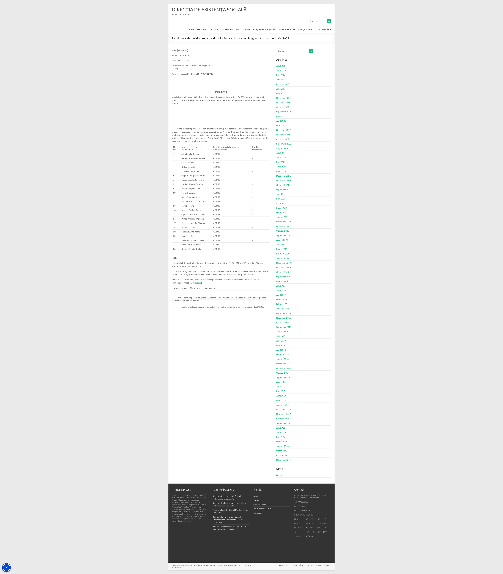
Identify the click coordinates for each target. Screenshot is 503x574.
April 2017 (281, 395)
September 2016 (283, 423)
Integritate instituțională (264, 29)
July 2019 (280, 285)
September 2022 (283, 143)
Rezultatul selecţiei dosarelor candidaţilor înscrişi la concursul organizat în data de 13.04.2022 (224, 307)
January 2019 (282, 308)
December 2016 (283, 409)
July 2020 (280, 244)
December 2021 (283, 175)
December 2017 (283, 363)
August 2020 (282, 240)
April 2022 (281, 166)
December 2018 (283, 313)
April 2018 (281, 350)
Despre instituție (204, 29)
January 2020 (282, 258)
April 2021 (281, 203)
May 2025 (280, 93)
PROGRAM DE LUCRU (262, 509)
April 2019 (281, 295)
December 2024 (283, 98)
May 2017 (280, 391)
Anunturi (211, 288)
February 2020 (282, 253)
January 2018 (282, 359)
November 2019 (283, 267)
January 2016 (282, 446)
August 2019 (282, 281)
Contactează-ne (324, 29)
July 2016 (280, 427)
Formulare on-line (287, 29)
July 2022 (280, 153)
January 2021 (282, 217)
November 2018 (283, 318)
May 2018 (280, 345)
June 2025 (281, 88)
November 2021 (283, 180)
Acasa (191, 29)
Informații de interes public (227, 29)
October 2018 (282, 322)
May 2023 (280, 116)
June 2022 (281, 157)
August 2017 (282, 382)
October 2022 (282, 139)
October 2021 (282, 185)
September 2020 (283, 235)
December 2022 (283, 130)
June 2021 (281, 194)
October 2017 (282, 372)
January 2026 (282, 79)
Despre (256, 500)
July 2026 (280, 66)
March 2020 (281, 249)
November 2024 (283, 102)
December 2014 (283, 460)
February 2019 (282, 304)
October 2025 (282, 84)
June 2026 (281, 70)
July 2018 (280, 336)
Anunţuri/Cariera (305, 29)
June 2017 (281, 386)
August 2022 (282, 148)
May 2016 (280, 437)
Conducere (258, 513)
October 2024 (282, 107)
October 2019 (282, 272)
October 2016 (282, 418)
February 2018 (282, 354)
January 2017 (282, 405)
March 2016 (281, 441)
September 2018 (283, 327)
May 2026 (280, 75)
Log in (279, 475)
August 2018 (282, 331)
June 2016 (281, 432)
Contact (246, 29)
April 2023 (281, 121)
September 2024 (283, 111)
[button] (6, 567)
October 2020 (282, 230)
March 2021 (281, 208)
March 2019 (281, 299)
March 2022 (281, 171)
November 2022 (283, 134)
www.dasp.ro (195, 282)
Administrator (181, 288)
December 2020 (283, 221)
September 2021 (283, 189)
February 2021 (282, 212)
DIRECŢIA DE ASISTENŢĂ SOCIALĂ (209, 9)
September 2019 (283, 276)
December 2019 (283, 263)
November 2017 (283, 368)
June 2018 (281, 340)
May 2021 (280, 198)
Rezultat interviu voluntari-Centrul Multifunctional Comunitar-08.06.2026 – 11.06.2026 (229, 519)
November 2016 (283, 414)
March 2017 (281, 400)
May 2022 (280, 162)
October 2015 (282, 455)
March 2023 (281, 125)
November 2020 (283, 226)
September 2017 (283, 377)
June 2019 (281, 290)
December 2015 (283, 450)
